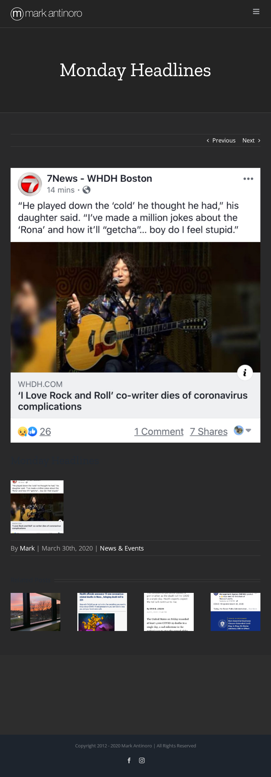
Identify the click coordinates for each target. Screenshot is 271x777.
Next (248, 140)
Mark (27, 548)
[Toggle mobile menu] (256, 11)
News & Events (122, 548)
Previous (224, 140)
